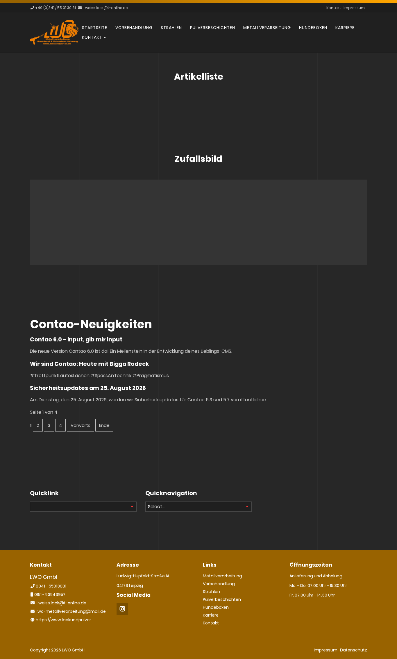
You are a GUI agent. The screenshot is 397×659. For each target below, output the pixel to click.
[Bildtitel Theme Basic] (54, 43)
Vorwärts (80, 425)
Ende (104, 425)
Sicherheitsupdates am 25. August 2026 (88, 388)
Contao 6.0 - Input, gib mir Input (76, 339)
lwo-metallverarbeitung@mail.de (71, 611)
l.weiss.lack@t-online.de (106, 7)
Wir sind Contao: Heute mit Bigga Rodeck (89, 364)
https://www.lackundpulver (63, 620)
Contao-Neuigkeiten (91, 324)
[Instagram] (122, 609)
